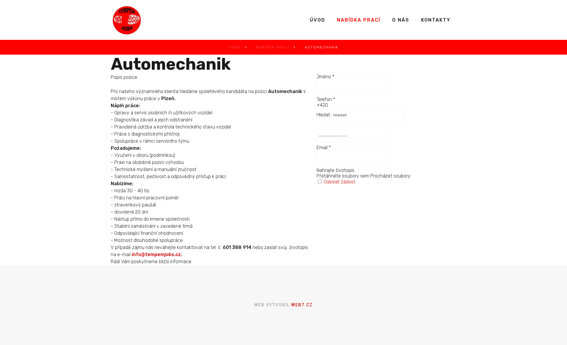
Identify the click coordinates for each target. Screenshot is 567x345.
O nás (400, 20)
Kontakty (435, 20)
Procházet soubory (390, 176)
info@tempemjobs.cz (156, 254)
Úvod (317, 20)
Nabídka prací (358, 20)
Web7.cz (301, 304)
